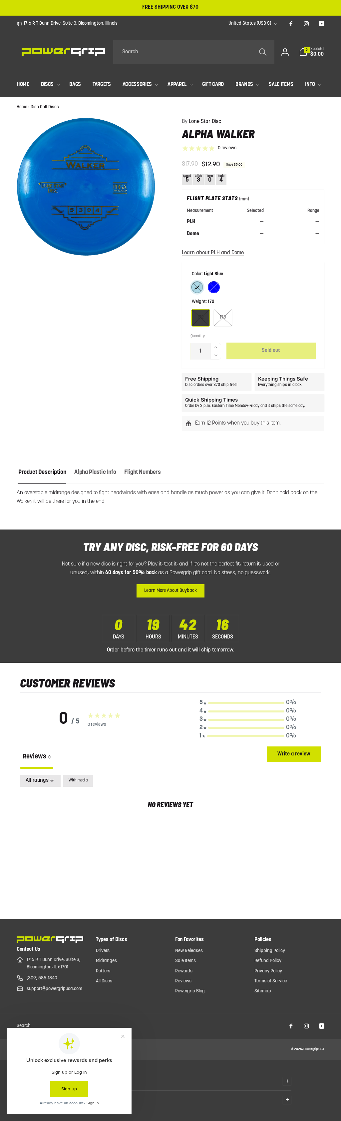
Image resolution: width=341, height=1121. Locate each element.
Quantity (197, 336)
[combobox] (193, 52)
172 (200, 317)
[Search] (262, 52)
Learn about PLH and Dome (213, 253)
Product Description (42, 473)
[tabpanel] (170, 826)
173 (223, 317)
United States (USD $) (249, 23)
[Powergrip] (50, 941)
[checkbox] (78, 781)
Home (22, 107)
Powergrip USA (313, 1049)
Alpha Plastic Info (95, 473)
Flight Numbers (142, 473)
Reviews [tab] (37, 756)
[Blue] (214, 287)
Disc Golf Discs (45, 107)
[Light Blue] (197, 287)
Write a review (293, 754)
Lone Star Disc (201, 121)
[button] (311, 52)
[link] (67, 23)
